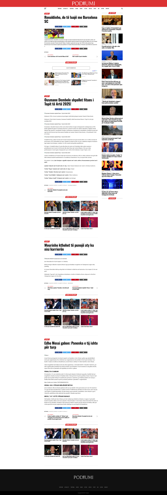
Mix (98, 8)
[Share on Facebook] (58, 26)
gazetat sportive (54, 185)
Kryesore (60, 8)
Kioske (76, 8)
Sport (95, 8)
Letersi (85, 8)
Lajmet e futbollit (63, 185)
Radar (81, 8)
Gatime (102, 8)
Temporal (72, 8)
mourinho (70, 283)
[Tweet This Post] (67, 26)
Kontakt (107, 8)
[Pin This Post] (75, 26)
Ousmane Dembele (72, 185)
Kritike (90, 8)
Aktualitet (65, 8)
